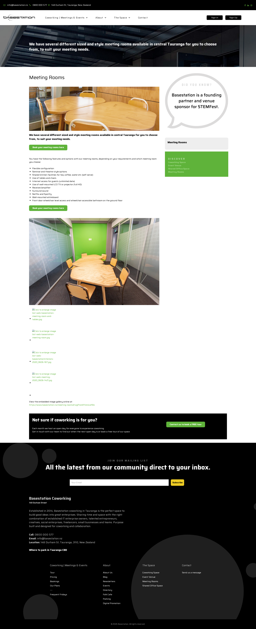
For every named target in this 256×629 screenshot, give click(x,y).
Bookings (54, 581)
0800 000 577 (40, 5)
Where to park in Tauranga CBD (48, 550)
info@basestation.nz (17, 5)
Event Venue (174, 165)
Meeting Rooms (176, 172)
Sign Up (233, 17)
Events (106, 585)
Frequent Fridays (58, 594)
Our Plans (55, 585)
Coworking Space (177, 162)
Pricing (53, 577)
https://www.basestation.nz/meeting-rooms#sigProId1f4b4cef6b (62, 405)
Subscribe (177, 482)
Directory (107, 590)
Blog (105, 577)
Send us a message (191, 572)
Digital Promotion (111, 603)
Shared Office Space (178, 168)
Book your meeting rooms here (48, 147)
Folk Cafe (107, 594)
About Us (107, 572)
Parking (107, 599)
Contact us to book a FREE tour (186, 424)
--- (51, 590)
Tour (52, 572)
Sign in (214, 17)
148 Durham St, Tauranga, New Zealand (71, 5)
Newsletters (109, 581)
